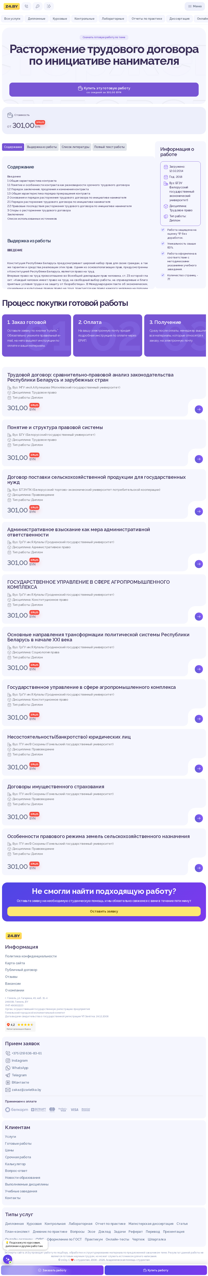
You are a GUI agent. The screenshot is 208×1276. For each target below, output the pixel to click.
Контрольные (84, 18)
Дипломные (36, 18)
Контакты (13, 1198)
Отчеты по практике (147, 18)
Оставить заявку (104, 911)
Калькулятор (15, 1164)
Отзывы (11, 977)
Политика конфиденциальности (30, 956)
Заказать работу (54, 1270)
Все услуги (12, 18)
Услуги (10, 1137)
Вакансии (13, 984)
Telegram (19, 1075)
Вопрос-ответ (16, 1171)
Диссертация (179, 18)
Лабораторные (113, 18)
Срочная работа (18, 1157)
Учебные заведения (21, 1191)
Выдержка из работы (42, 147)
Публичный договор (21, 970)
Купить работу (158, 1270)
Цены (9, 1150)
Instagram (19, 1060)
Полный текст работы (109, 147)
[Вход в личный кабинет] (37, 6)
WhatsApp (20, 1068)
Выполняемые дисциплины (26, 1184)
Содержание (13, 147)
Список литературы (75, 147)
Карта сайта (15, 963)
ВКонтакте (20, 1082)
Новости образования (22, 1178)
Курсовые (60, 18)
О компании (14, 990)
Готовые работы (18, 1143)
